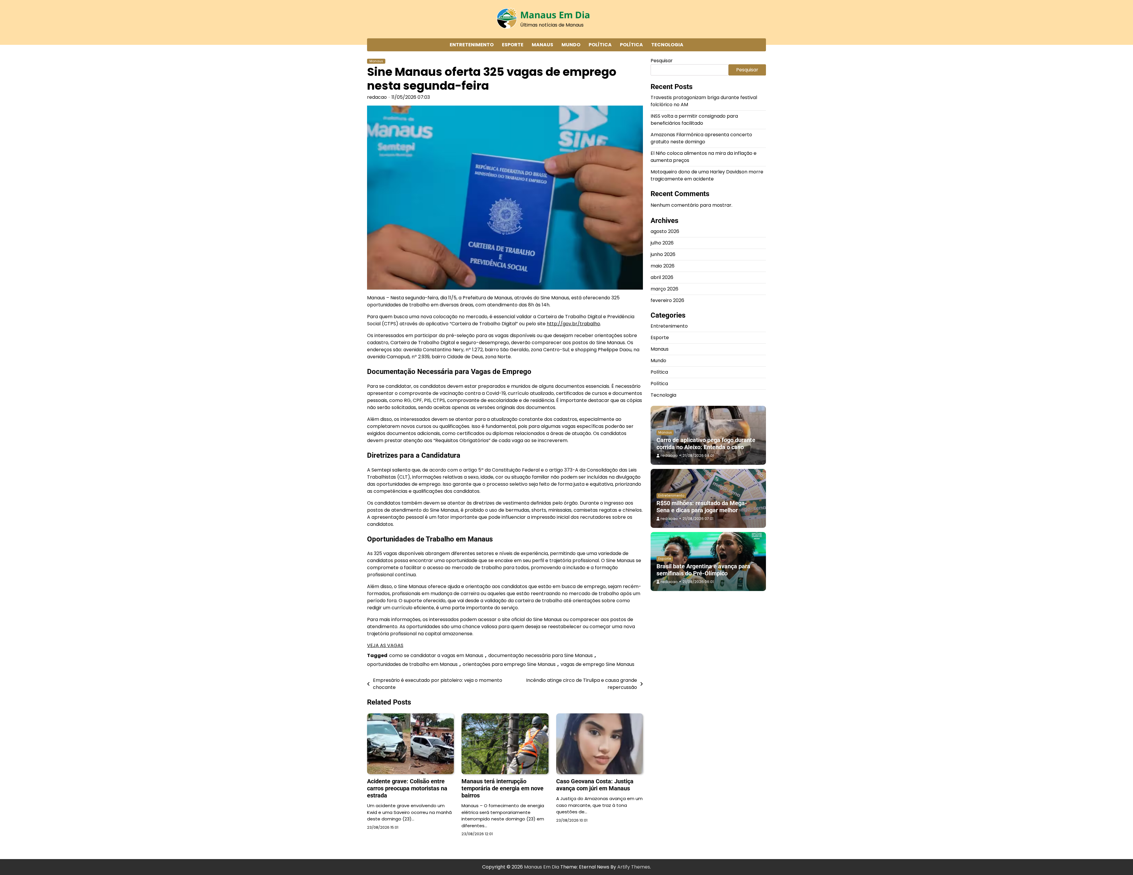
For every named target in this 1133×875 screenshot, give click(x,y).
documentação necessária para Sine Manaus (540, 655)
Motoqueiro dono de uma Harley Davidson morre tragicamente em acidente (707, 175)
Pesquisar (662, 60)
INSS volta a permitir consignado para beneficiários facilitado (694, 120)
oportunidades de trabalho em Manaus (412, 664)
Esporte (512, 44)
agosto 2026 (665, 231)
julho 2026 (662, 242)
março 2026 (664, 288)
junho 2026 (663, 254)
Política (600, 44)
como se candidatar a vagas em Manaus (436, 655)
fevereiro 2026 (667, 300)
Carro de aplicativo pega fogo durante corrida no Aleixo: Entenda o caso (705, 443)
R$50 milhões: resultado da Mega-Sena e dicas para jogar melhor (701, 507)
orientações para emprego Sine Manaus (509, 664)
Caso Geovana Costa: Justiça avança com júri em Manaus (594, 785)
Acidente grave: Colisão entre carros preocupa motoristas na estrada (407, 788)
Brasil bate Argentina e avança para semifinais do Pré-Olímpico (703, 570)
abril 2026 (662, 277)
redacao (377, 97)
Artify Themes (633, 866)
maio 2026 (662, 265)
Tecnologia (667, 44)
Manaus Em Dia (555, 15)
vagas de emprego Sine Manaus (597, 664)
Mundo (570, 44)
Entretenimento (472, 44)
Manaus (542, 44)
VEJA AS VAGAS (385, 645)
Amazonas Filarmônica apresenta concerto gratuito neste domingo (701, 138)
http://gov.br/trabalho (573, 323)
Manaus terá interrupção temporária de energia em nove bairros (502, 788)
